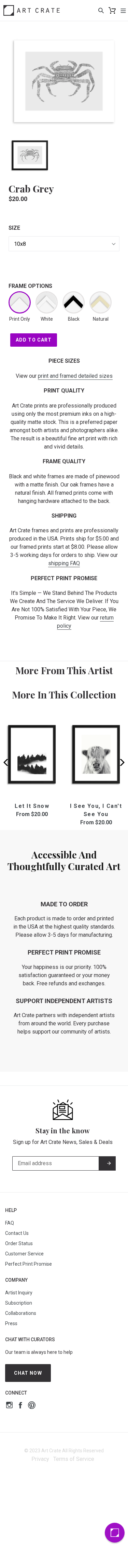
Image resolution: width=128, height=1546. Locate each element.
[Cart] (112, 10)
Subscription (18, 1303)
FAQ (9, 1223)
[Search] (101, 10)
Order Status (19, 1243)
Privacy (40, 1459)
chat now (28, 1373)
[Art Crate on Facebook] (20, 1406)
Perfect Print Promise (28, 1264)
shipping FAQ (64, 563)
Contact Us (17, 1233)
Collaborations (20, 1313)
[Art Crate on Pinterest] (32, 1406)
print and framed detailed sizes (75, 376)
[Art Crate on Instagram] (9, 1406)
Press (11, 1323)
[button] (120, 762)
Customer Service (24, 1253)
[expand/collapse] (123, 10)
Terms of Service (73, 1459)
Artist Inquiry (18, 1292)
